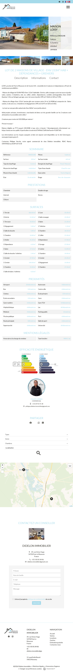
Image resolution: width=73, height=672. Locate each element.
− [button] (2, 468)
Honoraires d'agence (53, 666)
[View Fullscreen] (2, 471)
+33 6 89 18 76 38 (37, 404)
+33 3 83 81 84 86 (38, 559)
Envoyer (36, 603)
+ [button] (2, 465)
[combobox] (36, 434)
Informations (38, 77)
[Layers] (70, 466)
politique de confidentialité (36, 599)
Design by (50, 668)
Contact (54, 77)
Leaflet (71, 506)
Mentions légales (38, 666)
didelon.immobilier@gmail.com (37, 562)
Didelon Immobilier (36, 545)
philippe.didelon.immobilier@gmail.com (38, 406)
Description (21, 77)
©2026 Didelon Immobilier (22, 666)
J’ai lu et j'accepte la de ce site (33, 599)
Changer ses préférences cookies (31, 669)
